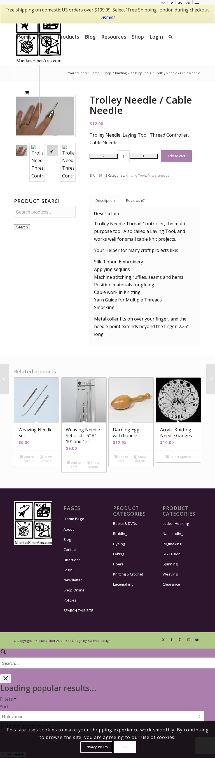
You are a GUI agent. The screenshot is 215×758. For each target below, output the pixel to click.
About (69, 529)
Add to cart (176, 156)
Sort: (5, 706)
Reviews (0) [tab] (136, 200)
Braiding (120, 533)
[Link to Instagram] (188, 639)
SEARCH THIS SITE (78, 610)
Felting (118, 553)
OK (125, 747)
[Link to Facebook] (171, 639)
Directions (72, 559)
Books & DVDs (125, 523)
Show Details (46, 459)
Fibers (118, 564)
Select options (180, 457)
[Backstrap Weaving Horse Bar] (210, 379)
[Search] (170, 37)
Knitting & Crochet (128, 574)
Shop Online (74, 590)
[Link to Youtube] (197, 639)
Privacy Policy (96, 747)
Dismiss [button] (107, 17)
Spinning (170, 564)
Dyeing (119, 543)
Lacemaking (123, 584)
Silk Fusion (172, 553)
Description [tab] (105, 200)
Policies (70, 600)
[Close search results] (5, 678)
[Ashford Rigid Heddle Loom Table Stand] (4, 379)
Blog (67, 539)
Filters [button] (6, 699)
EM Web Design (99, 640)
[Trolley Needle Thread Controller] (45, 116)
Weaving (170, 574)
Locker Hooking (176, 523)
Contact (70, 549)
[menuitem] (24, 37)
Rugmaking (172, 543)
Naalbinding (173, 533)
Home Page (74, 518)
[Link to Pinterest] (180, 639)
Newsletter (73, 579)
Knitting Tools (136, 175)
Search (22, 227)
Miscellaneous (158, 175)
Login (68, 569)
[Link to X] (163, 639)
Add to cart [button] (28, 459)
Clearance (171, 584)
